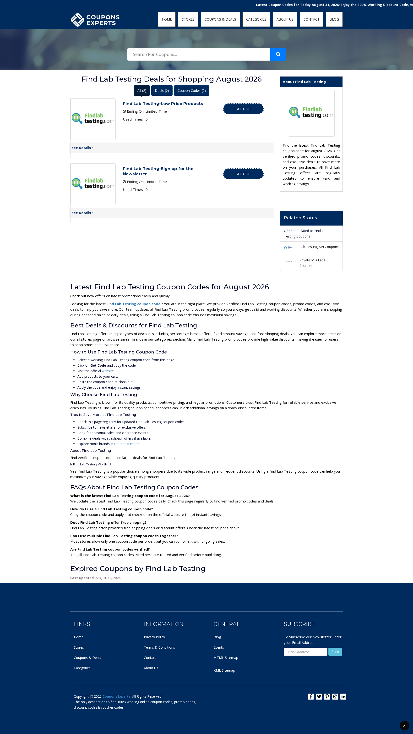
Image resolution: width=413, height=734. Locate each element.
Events (219, 647)
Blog (217, 637)
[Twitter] (319, 697)
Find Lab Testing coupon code (134, 303)
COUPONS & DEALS (220, 19)
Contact (150, 657)
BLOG (334, 19)
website (108, 371)
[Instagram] (335, 697)
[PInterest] (327, 697)
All (141, 90)
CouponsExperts (127, 444)
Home (78, 637)
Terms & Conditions (159, 647)
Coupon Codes (192, 90)
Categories (82, 668)
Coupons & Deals (87, 657)
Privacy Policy (154, 637)
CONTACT (312, 19)
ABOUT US (285, 19)
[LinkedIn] (343, 697)
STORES (188, 19)
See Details (82, 147)
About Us (151, 668)
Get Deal (243, 108)
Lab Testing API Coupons (319, 246)
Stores (79, 647)
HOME (167, 19)
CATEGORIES (256, 19)
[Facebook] (311, 697)
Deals (162, 90)
